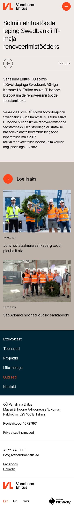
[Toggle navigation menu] (66, 6)
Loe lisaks (26, 179)
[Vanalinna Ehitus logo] (18, 6)
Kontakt (9, 386)
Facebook (10, 464)
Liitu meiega (13, 367)
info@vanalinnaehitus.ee (21, 455)
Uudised (9, 377)
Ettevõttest (12, 339)
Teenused (11, 348)
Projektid (10, 358)
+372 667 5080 (15, 450)
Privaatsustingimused (18, 432)
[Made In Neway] (60, 501)
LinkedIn (9, 469)
